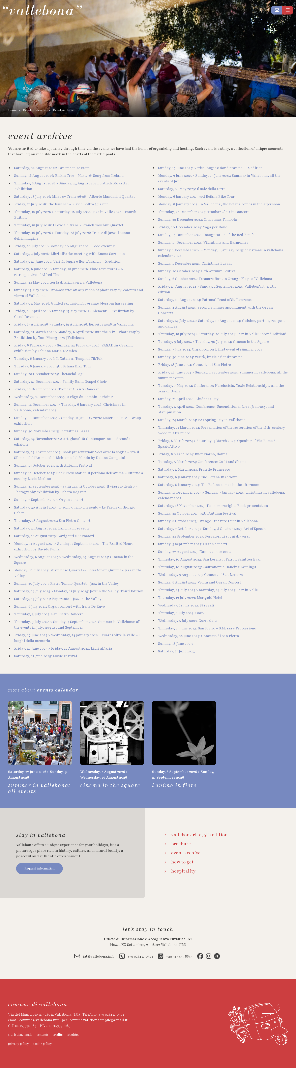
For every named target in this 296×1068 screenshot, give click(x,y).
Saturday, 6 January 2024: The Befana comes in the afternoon (208, 484)
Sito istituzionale (20, 1035)
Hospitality (183, 871)
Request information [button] (39, 868)
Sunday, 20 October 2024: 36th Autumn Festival (197, 271)
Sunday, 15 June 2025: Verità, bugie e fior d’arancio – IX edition (210, 167)
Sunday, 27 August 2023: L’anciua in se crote (195, 551)
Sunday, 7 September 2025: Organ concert (48, 499)
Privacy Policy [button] (18, 1044)
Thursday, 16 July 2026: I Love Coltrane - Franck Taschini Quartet (68, 225)
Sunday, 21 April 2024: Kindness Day (188, 398)
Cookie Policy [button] (42, 1044)
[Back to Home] (42, 10)
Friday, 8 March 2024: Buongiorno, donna (193, 454)
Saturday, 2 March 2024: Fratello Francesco (194, 469)
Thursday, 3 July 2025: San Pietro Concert (48, 614)
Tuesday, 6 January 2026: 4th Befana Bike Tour (52, 366)
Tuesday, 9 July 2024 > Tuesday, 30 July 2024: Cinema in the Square (213, 341)
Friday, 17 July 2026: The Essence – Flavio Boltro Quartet (61, 204)
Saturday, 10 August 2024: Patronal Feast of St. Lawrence (205, 299)
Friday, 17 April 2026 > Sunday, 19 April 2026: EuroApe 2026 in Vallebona (74, 324)
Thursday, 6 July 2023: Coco (181, 612)
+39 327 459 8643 (178, 956)
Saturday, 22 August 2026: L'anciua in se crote (52, 167)
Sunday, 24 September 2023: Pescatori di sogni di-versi (204, 536)
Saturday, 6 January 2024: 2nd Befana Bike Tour (197, 477)
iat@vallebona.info (98, 956)
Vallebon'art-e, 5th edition (199, 835)
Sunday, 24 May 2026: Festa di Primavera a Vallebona (58, 282)
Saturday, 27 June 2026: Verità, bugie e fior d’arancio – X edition (67, 261)
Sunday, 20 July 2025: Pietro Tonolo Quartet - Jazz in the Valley (66, 583)
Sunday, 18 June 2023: (175, 643)
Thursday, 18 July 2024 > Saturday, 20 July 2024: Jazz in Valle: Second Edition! (222, 334)
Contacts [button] (42, 1035)
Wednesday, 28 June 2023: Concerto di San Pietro (198, 635)
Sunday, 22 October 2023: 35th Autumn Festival (197, 513)
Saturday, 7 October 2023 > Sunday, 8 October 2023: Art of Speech (212, 528)
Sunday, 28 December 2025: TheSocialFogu (49, 373)
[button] (277, 10)
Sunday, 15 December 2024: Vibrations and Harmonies (203, 242)
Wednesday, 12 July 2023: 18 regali (186, 605)
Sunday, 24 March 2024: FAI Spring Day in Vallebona (201, 419)
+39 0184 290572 (140, 956)
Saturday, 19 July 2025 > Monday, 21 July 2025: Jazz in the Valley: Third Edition (78, 591)
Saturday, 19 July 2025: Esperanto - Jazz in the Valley (57, 598)
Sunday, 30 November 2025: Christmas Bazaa (52, 431)
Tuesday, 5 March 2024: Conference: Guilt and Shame (202, 461)
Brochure (181, 844)
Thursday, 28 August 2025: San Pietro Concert (52, 520)
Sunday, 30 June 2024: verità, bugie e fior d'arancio (200, 357)
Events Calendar (35, 110)
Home (12, 110)
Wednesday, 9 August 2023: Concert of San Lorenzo (200, 574)
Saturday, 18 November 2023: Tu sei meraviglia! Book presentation (213, 505)
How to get (182, 862)
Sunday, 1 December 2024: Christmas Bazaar (195, 263)
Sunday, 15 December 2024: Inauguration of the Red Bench (206, 234)
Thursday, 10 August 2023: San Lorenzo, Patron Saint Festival (209, 559)
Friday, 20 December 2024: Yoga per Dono (192, 227)
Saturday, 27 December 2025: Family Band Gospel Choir (60, 381)
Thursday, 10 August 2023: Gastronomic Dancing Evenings (207, 567)
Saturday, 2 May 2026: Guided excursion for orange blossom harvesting (73, 303)
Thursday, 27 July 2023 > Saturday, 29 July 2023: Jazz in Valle (208, 590)
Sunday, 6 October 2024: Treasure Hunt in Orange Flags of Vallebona (215, 278)
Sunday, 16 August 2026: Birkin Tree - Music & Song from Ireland (69, 175)
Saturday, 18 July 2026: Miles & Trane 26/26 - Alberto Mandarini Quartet (74, 196)
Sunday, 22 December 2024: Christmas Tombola (197, 219)
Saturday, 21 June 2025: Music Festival (45, 656)
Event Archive (186, 853)
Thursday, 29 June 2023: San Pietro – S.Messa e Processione (207, 628)
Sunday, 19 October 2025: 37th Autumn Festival (53, 465)
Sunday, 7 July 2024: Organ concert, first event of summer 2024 (210, 349)
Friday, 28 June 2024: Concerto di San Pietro (194, 364)
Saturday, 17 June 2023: (177, 651)
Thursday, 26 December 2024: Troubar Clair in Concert (203, 211)
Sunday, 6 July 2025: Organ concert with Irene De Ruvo (59, 606)
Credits (58, 1035)
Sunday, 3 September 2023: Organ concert (192, 544)
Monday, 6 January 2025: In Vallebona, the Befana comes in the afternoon (219, 204)
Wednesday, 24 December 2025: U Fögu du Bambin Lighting (63, 396)
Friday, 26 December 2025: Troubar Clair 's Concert (56, 389)
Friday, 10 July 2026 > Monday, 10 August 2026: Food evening (64, 246)
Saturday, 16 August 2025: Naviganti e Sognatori (54, 535)
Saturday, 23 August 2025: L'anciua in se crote (52, 528)
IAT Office (73, 1035)
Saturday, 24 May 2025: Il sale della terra (192, 188)
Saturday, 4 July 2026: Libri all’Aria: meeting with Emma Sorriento (69, 253)
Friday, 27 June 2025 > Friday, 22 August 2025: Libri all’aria (63, 648)
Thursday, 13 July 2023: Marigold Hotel (190, 597)
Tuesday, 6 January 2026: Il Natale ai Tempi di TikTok (58, 358)
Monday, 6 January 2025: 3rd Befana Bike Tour (196, 196)
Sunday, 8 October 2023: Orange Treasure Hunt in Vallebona (208, 521)
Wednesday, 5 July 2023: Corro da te (187, 620)
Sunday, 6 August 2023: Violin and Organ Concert (199, 582)
